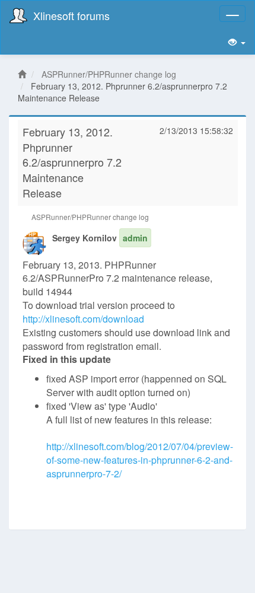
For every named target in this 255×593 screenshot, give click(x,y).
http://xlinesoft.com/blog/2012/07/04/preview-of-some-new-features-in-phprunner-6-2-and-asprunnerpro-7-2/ (139, 459)
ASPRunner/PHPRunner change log (109, 74)
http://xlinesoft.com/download (83, 319)
